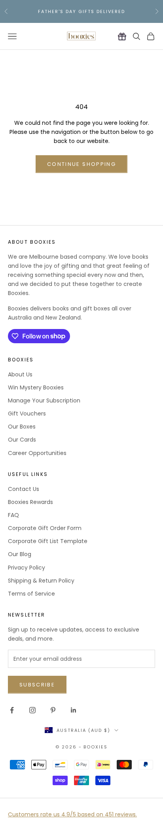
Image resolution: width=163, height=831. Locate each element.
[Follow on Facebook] (12, 710)
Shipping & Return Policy (41, 581)
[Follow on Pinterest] (53, 710)
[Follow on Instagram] (32, 710)
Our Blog (19, 554)
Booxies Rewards (30, 502)
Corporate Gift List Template (47, 541)
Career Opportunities (37, 453)
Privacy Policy (26, 568)
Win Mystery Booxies (36, 387)
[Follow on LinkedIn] (74, 710)
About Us (20, 374)
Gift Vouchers (27, 413)
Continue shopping (81, 164)
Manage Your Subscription (44, 400)
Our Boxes (22, 427)
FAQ (13, 515)
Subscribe (37, 684)
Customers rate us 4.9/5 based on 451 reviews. (72, 814)
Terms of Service (31, 594)
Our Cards (22, 440)
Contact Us (23, 489)
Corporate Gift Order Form (45, 528)
